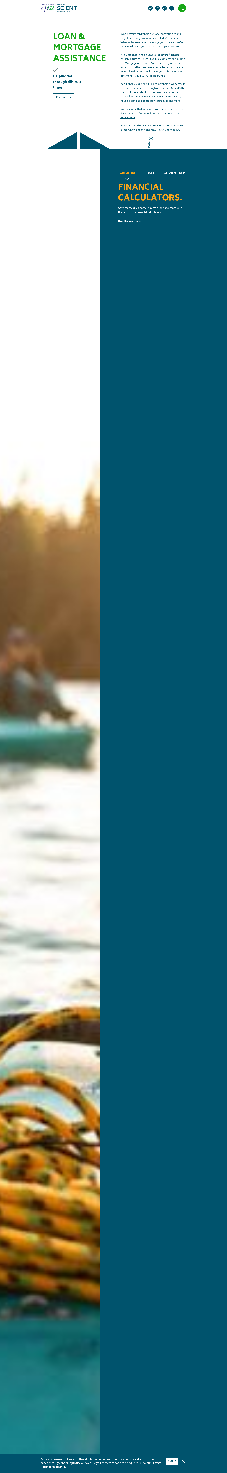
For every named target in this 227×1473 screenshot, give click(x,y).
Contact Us (63, 97)
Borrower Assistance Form (152, 68)
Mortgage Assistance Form (141, 63)
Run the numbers (129, 221)
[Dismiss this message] (183, 1461)
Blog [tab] (151, 173)
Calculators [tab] (127, 173)
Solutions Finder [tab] (174, 173)
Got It (172, 1461)
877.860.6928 (127, 118)
